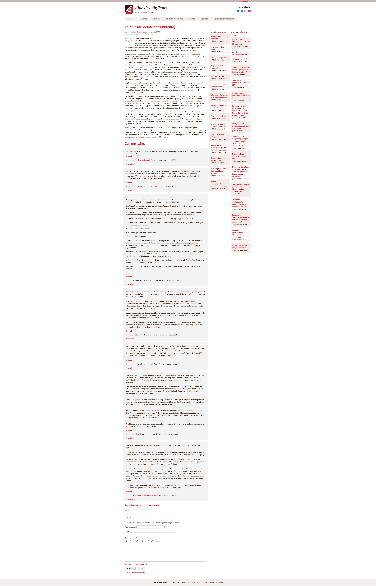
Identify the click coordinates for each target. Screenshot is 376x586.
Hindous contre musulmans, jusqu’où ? (240, 95)
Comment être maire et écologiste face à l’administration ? (240, 69)
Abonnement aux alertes (224, 19)
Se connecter (245, 1)
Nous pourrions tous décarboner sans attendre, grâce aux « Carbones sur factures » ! (240, 171)
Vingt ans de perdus (219, 58)
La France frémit (217, 76)
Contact (204, 582)
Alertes (144, 19)
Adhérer (204, 19)
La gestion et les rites (158, 327)
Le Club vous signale (174, 19)
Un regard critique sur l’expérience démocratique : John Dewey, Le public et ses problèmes (240, 110)
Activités (191, 19)
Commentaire (130, 538)
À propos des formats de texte (136, 564)
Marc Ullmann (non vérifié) (146, 186)
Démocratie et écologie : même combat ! (239, 156)
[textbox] (165, 552)
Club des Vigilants (151, 8)
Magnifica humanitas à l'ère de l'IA (240, 82)
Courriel (128, 517)
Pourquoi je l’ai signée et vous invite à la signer (240, 126)
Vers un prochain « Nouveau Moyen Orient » (218, 171)
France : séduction (218, 116)
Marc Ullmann (137, 32)
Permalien (130, 164)
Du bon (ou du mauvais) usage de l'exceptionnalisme (219, 147)
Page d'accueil (130, 527)
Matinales (156, 19)
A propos (130, 19)
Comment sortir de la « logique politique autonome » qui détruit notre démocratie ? (241, 141)
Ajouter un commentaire (135, 573)
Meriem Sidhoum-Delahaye (146, 160)
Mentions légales (217, 582)
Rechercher (243, 7)
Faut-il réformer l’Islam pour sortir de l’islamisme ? (241, 41)
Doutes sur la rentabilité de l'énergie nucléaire (218, 184)
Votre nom (129, 511)
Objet (127, 531)
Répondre (129, 156)
